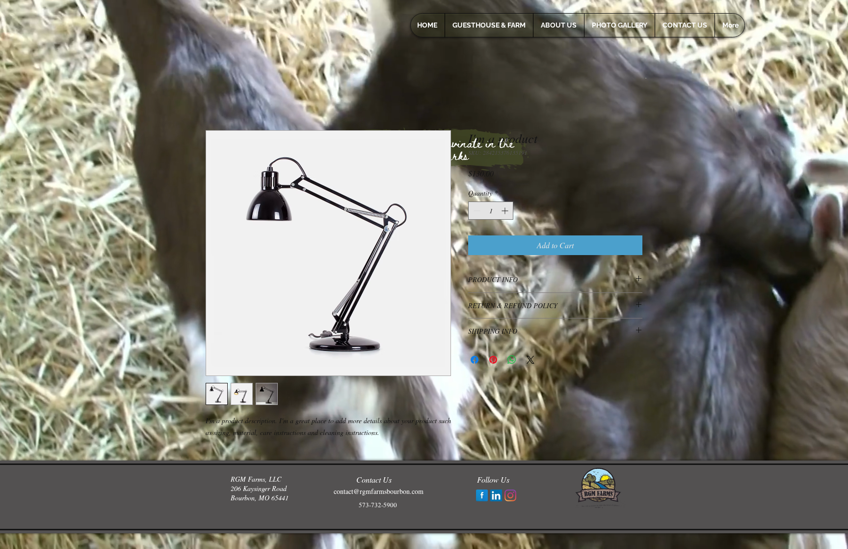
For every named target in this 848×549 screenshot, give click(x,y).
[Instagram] (510, 495)
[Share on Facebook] (474, 360)
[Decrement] (476, 210)
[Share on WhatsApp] (512, 360)
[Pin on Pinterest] (493, 360)
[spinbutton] (491, 210)
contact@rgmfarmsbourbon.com (379, 491)
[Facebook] (482, 495)
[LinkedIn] (496, 495)
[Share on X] (530, 360)
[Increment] (506, 210)
